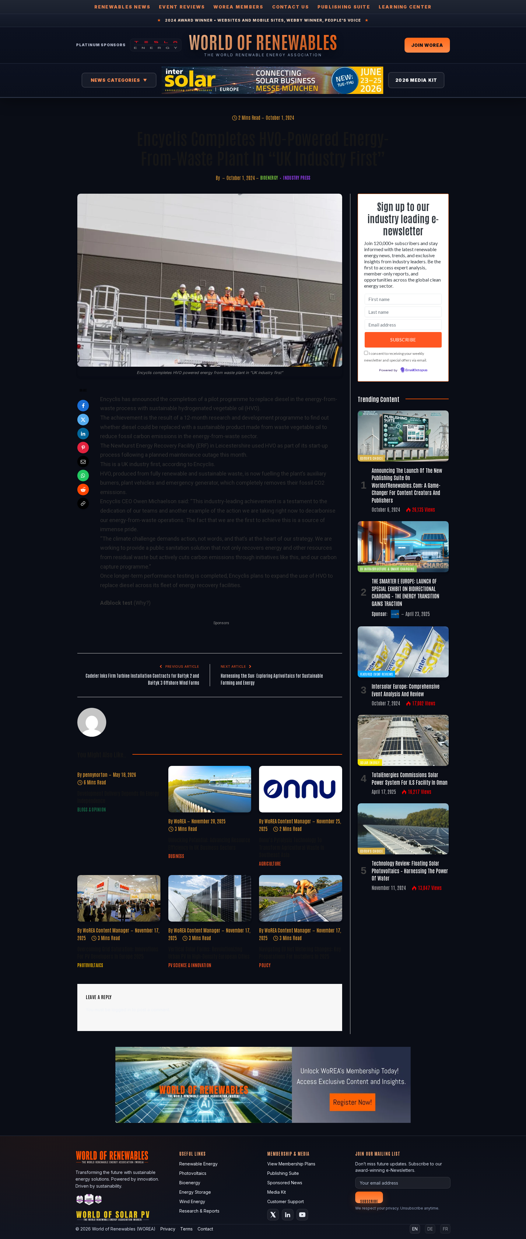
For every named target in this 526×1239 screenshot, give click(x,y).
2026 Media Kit (416, 80)
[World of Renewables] (89, 1200)
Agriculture (270, 863)
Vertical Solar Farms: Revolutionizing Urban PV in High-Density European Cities (209, 952)
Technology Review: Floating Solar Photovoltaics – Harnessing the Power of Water (410, 870)
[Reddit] (83, 489)
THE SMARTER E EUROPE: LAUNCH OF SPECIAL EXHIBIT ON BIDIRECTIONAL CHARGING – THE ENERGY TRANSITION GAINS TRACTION (405, 592)
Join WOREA (427, 45)
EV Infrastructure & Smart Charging (387, 568)
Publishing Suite (343, 6)
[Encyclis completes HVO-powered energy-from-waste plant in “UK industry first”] (209, 280)
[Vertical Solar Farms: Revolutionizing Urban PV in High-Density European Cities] (209, 898)
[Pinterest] (83, 447)
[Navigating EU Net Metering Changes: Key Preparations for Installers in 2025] (300, 898)
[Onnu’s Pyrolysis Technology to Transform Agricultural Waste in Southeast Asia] (300, 789)
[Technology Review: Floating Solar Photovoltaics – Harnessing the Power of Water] (403, 828)
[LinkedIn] (83, 433)
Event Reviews (182, 6)
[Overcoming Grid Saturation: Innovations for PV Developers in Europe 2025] (118, 898)
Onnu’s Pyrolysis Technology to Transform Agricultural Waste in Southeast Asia (291, 847)
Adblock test (116, 603)
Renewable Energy (198, 1163)
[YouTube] (302, 1214)
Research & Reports (199, 1210)
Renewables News (122, 6)
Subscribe (369, 1201)
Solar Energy (370, 762)
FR (445, 1228)
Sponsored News (284, 1182)
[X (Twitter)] (273, 1214)
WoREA (180, 821)
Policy (265, 965)
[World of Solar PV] (112, 1217)
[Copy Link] (83, 503)
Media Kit (276, 1192)
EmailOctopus (416, 370)
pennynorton (95, 774)
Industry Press (296, 177)
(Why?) (142, 603)
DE (430, 1228)
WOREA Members (238, 6)
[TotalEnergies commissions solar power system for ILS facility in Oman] (403, 740)
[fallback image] (263, 1085)
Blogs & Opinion (91, 809)
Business (176, 856)
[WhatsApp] (83, 475)
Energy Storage (195, 1192)
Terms (186, 1228)
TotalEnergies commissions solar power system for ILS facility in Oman (409, 778)
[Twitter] (83, 419)
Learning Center (405, 6)
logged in (121, 1009)
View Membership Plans (291, 1163)
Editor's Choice (371, 458)
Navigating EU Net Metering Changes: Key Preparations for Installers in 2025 (300, 952)
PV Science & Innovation (189, 965)
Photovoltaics (90, 965)
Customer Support (285, 1201)
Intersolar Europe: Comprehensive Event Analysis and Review (406, 689)
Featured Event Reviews (376, 674)
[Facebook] (83, 405)
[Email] (83, 461)
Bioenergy (269, 177)
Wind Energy (192, 1201)
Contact (205, 1228)
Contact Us (290, 6)
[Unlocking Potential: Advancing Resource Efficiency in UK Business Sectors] (209, 789)
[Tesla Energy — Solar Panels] (155, 45)
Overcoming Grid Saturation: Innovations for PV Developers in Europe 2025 (117, 952)
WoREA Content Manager (288, 821)
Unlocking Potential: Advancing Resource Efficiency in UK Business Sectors (209, 843)
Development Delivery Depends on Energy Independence (118, 796)
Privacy (167, 1228)
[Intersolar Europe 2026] (272, 80)
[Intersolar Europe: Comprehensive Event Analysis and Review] (403, 651)
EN (415, 1228)
